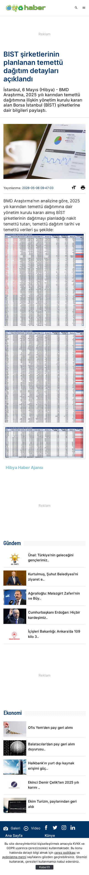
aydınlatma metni (14, 857)
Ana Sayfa (14, 835)
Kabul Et (44, 867)
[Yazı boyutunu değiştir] (73, 188)
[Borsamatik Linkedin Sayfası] (73, 828)
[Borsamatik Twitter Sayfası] (55, 828)
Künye (50, 835)
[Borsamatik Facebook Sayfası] (46, 828)
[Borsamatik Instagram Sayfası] (64, 828)
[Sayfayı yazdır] (83, 188)
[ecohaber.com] (26, 8)
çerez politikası (65, 852)
